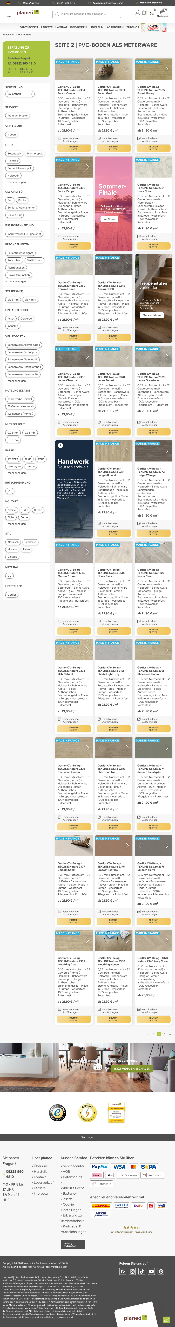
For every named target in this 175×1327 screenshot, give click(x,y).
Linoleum (97, 27)
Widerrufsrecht (72, 1188)
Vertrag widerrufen (70, 1244)
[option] (74, 69)
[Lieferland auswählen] (8, 3)
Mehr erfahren (152, 315)
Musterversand (108, 3)
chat (31, 3)
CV (9, 575)
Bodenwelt (8, 34)
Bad (10, 200)
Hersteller (41, 1171)
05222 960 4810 (66, 3)
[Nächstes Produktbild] (87, 69)
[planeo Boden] (135, 1318)
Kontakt (40, 1177)
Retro (26, 549)
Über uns (41, 1166)
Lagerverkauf (44, 1182)
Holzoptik (13, 175)
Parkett (46, 27)
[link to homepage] (28, 12)
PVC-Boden (78, 27)
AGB (66, 1171)
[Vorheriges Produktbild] (60, 69)
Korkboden (115, 27)
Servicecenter (73, 1166)
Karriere (40, 1188)
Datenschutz (72, 1177)
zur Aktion (109, 219)
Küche (22, 200)
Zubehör (132, 27)
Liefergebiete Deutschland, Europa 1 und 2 (39, 1299)
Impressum (42, 1193)
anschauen (131, 1068)
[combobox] (89, 13)
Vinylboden (29, 27)
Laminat (61, 27)
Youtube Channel (124, 1060)
